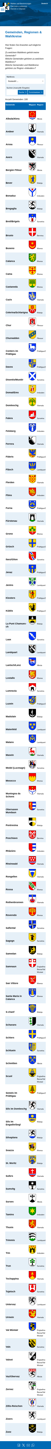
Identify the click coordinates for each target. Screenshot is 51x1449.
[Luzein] (32, 704)
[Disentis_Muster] (32, 380)
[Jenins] (32, 585)
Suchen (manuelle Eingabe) (18, 88)
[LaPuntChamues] (32, 624)
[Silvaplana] (32, 1138)
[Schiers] (32, 1038)
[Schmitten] (32, 1063)
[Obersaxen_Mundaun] (32, 809)
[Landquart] (32, 652)
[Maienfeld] (32, 729)
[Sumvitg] (32, 1189)
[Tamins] (32, 1215)
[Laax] (32, 640)
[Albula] (32, 119)
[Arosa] (32, 144)
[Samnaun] (32, 967)
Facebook (19, 1445)
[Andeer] (32, 132)
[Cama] (32, 274)
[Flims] (32, 495)
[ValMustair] (32, 1330)
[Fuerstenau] (32, 521)
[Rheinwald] (32, 864)
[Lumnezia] (32, 691)
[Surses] (32, 1202)
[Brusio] (32, 236)
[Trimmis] (32, 1240)
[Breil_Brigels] (32, 221)
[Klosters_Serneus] (32, 598)
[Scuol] (32, 1076)
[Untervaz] (32, 1304)
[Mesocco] (32, 781)
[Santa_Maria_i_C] (32, 996)
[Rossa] (32, 890)
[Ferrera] (32, 444)
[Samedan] (32, 954)
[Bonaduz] (32, 196)
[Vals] (32, 1347)
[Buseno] (32, 248)
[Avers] (32, 157)
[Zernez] (32, 1389)
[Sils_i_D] (32, 1109)
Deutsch (44, 3)
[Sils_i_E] (32, 1122)
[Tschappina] (32, 1279)
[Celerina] (32, 313)
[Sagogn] (32, 941)
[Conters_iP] (32, 351)
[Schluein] (32, 1051)
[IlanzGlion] (32, 560)
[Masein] (32, 755)
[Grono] (32, 534)
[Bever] (32, 183)
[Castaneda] (32, 287)
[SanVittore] (32, 983)
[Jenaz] (32, 572)
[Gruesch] (32, 547)
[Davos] (32, 367)
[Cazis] (32, 300)
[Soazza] (32, 1150)
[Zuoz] (32, 1432)
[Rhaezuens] (32, 851)
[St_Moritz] (32, 1163)
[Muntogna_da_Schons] (32, 794)
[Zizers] (32, 1419)
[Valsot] (32, 1360)
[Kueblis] (32, 611)
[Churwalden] (32, 338)
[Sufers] (32, 1176)
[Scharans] (32, 1025)
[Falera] (32, 418)
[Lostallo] (32, 678)
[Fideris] (32, 457)
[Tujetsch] (32, 1292)
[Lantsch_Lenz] (32, 665)
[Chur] (32, 325)
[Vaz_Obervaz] (32, 1377)
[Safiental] (32, 928)
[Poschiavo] (32, 838)
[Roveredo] (32, 915)
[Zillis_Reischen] (32, 1406)
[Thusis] (32, 1227)
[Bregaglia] (32, 209)
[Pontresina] (32, 825)
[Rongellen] (32, 877)
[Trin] (32, 1253)
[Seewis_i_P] (32, 1093)
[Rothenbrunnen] (32, 902)
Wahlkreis (11, 77)
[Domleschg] (32, 405)
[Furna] (32, 508)
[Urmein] (32, 1317)
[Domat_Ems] (32, 393)
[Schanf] (32, 1012)
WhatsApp (33, 1445)
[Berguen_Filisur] (32, 170)
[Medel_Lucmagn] (32, 768)
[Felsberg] (32, 431)
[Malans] (32, 742)
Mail (28, 1445)
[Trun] (32, 1266)
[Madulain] (32, 717)
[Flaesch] (32, 470)
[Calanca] (32, 261)
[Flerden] (32, 482)
